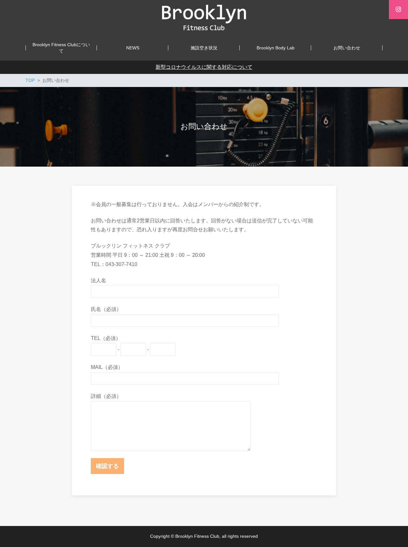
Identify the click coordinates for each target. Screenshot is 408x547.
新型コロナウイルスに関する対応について (204, 67)
